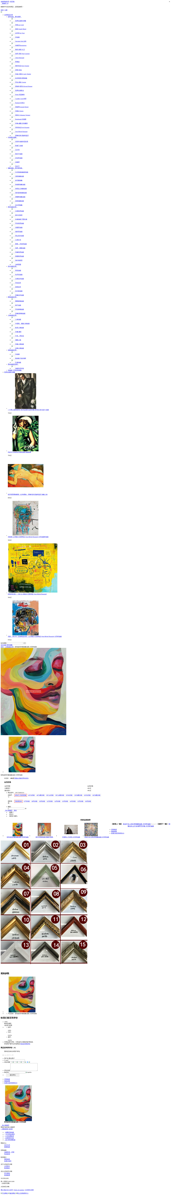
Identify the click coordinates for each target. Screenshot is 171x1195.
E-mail (6, 1060)
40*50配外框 (40, 795)
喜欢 (15, 810)
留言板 (12, 1)
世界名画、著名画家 (15, 16)
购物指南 (7, 1147)
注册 (6, 10)
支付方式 (7, 1145)
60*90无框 (87, 795)
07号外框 (27, 801)
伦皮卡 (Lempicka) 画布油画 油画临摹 (19, 452)
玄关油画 (3, 645)
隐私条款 (7, 1159)
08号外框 (34, 801)
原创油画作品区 (13, 364)
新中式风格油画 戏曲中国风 (44, 837)
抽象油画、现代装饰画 (15, 168)
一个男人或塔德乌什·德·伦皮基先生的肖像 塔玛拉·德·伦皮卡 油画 (28, 410)
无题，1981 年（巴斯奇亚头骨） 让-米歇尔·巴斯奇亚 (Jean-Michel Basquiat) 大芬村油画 (35, 636)
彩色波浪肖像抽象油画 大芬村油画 (17, 837)
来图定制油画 (9, 1132)
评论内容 (7, 1070)
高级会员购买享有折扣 (21, 778)
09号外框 (42, 801)
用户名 (6, 1058)
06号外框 (88, 801)
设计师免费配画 (9, 1140)
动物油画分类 (12, 350)
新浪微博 (7, 1175)
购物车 (4, 3)
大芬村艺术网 (29, 1190)
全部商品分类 (8, 15)
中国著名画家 (12, 137)
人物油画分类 (12, 315)
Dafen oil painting (19, 1190)
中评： (10, 1032)
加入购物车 (8, 810)
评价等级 (7, 1062)
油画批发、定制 (9, 1152)
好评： (10, 1027)
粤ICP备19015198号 (7, 1190)
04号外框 (73, 801)
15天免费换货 (9, 1136)
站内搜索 (3, 643)
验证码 (6, 1072)
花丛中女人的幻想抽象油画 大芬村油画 (96, 837)
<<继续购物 (4, 1129)
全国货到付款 (9, 1138)
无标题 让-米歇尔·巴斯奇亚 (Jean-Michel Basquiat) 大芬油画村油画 (28, 537)
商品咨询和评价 (25, 1044)
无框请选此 (18, 801)
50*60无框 (69, 795)
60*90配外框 (96, 795)
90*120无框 (50, 795)
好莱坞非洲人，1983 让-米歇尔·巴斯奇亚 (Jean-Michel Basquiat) (27, 594)
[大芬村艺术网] (1, 12)
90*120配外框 (59, 795)
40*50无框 (31, 795)
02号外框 (57, 801)
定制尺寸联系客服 (20, 795)
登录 (2, 10)
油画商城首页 (5, 1)
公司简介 (7, 1166)
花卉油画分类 (12, 266)
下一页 (11, 1055)
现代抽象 (9, 645)
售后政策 (7, 1154)
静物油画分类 (12, 297)
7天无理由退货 (9, 1134)
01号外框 (50, 801)
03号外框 (65, 801)
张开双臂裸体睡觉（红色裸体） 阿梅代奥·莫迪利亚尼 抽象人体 (27, 494)
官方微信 (7, 1173)
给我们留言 (7, 1161)
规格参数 (114, 831)
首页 (2, 647)
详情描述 (114, 829)
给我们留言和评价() (117, 833)
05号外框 (80, 801)
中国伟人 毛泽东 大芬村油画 (71, 837)
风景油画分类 (12, 207)
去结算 (10, 1129)
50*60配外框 (78, 795)
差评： (10, 1037)
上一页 (6, 1055)
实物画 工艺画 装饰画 (15, 370)
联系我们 (7, 1168)
